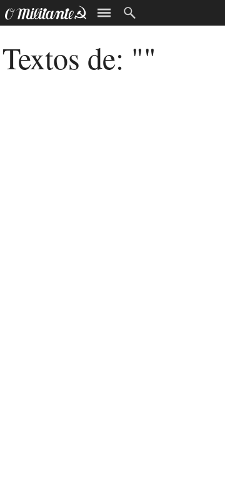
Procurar (129, 12)
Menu (104, 12)
